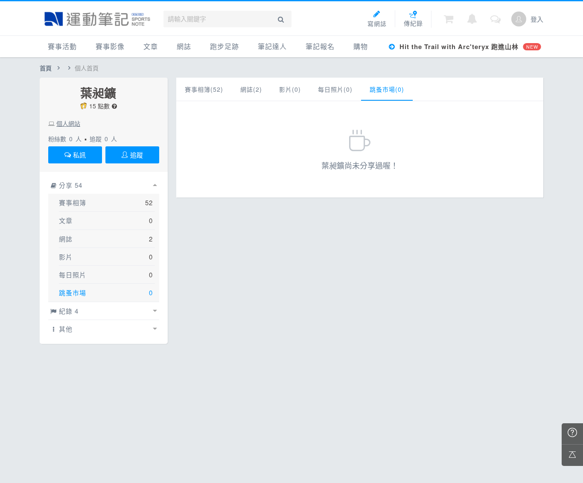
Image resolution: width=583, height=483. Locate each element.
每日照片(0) (335, 89)
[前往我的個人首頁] (518, 19)
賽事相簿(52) (204, 89)
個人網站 (68, 123)
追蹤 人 (103, 138)
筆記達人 (272, 46)
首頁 (46, 68)
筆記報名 (320, 46)
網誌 (184, 46)
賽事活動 (62, 46)
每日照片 (72, 274)
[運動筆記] (97, 19)
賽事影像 (110, 46)
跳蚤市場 (72, 292)
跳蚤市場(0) (387, 89)
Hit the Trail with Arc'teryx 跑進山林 (467, 46)
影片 (66, 256)
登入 (537, 19)
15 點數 (99, 105)
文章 (150, 46)
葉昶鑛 (98, 93)
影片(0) (290, 89)
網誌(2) (251, 89)
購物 (360, 46)
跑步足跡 (224, 46)
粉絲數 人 (65, 138)
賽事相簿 (72, 202)
